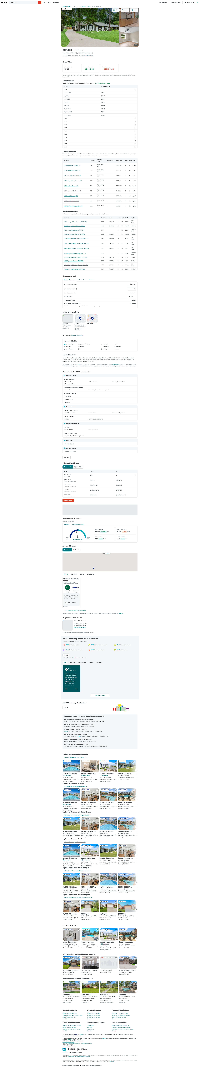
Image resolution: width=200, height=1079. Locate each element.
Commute (99, 662)
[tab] (67, 467)
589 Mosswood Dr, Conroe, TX (72, 191)
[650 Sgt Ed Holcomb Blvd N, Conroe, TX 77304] (90, 766)
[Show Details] (135, 90)
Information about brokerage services (72, 1043)
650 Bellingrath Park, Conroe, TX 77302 (75, 253)
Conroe (83, 6)
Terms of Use (107, 1055)
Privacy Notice (125, 1055)
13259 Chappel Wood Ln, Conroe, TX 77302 (76, 265)
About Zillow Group (74, 1055)
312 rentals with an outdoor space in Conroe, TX (78, 897)
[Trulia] (64, 1049)
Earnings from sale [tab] (69, 280)
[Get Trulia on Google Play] (83, 1049)
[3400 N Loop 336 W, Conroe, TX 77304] (108, 794)
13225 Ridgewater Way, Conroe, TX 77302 (75, 257)
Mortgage (56, 2)
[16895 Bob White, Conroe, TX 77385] (90, 962)
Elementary (74, 574)
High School (90, 574)
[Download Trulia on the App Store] (71, 1049)
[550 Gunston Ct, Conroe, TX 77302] (128, 987)
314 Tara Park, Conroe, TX (71, 186)
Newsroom (93, 1055)
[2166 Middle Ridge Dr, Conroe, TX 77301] (108, 906)
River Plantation (88, 55)
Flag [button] (76, 688)
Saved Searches (175, 2)
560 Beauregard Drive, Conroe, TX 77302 (75, 222)
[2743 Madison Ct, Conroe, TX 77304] (90, 906)
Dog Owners (82, 662)
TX (78, 6)
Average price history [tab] (78, 524)
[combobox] (25, 2)
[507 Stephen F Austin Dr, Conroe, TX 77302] (90, 987)
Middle (82, 574)
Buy (44, 2)
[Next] (136, 770)
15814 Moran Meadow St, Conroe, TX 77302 (76, 243)
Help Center (93, 1065)
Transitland (82, 1034)
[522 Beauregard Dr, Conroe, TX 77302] (71, 987)
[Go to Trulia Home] (5, 2)
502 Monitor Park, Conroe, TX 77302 (74, 230)
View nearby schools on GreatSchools (75, 610)
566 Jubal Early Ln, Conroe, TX (72, 175)
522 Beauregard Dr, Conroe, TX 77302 (74, 226)
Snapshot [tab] (66, 524)
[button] (39, 2)
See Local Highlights (80, 627)
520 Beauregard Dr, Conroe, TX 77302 (74, 234)
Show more (67, 500)
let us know (112, 1061)
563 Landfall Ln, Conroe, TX (71, 201)
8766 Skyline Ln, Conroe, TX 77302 (73, 261)
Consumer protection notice (86, 1043)
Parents (91, 662)
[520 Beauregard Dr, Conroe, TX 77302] (109, 987)
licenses (104, 1038)
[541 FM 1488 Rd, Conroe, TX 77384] (90, 934)
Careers (88, 1055)
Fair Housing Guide (82, 1055)
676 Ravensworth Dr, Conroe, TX (73, 206)
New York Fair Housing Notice (68, 1042)
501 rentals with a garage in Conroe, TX (75, 786)
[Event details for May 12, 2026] (135, 475)
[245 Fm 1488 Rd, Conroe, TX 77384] (71, 934)
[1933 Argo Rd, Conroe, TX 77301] (108, 823)
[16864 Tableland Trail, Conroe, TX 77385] (71, 962)
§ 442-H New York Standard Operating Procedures (72, 1040)
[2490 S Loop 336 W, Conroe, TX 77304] (127, 766)
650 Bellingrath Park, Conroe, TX (73, 180)
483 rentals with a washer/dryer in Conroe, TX (77, 871)
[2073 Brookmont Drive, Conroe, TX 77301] (128, 962)
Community (72, 662)
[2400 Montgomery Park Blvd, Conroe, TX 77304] (90, 794)
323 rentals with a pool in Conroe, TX (74, 842)
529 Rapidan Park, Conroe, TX (72, 165)
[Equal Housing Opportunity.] (80, 1065)
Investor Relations (100, 1055)
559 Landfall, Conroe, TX (71, 196)
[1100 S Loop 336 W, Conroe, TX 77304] (127, 794)
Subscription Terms (115, 1055)
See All (66, 655)
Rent (49, 2)
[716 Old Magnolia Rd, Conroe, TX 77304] (109, 962)
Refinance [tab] (92, 279)
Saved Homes (163, 2)
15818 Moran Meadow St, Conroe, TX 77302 (76, 238)
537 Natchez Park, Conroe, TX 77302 (74, 269)
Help (121, 1055)
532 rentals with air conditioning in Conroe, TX (77, 815)
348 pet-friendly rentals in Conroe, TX (75, 757)
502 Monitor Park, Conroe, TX (72, 170)
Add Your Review (100, 695)
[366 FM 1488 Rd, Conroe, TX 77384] (108, 766)
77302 (88, 6)
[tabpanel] (100, 295)
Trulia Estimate (69, 83)
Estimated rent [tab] (82, 279)
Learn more (121, 613)
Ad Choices (131, 1055)
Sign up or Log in (189, 2)
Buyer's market (77, 539)
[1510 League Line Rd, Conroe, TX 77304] (71, 766)
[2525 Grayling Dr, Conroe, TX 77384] (127, 906)
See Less (67, 457)
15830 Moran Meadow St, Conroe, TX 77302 (76, 248)
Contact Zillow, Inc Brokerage (69, 1045)
